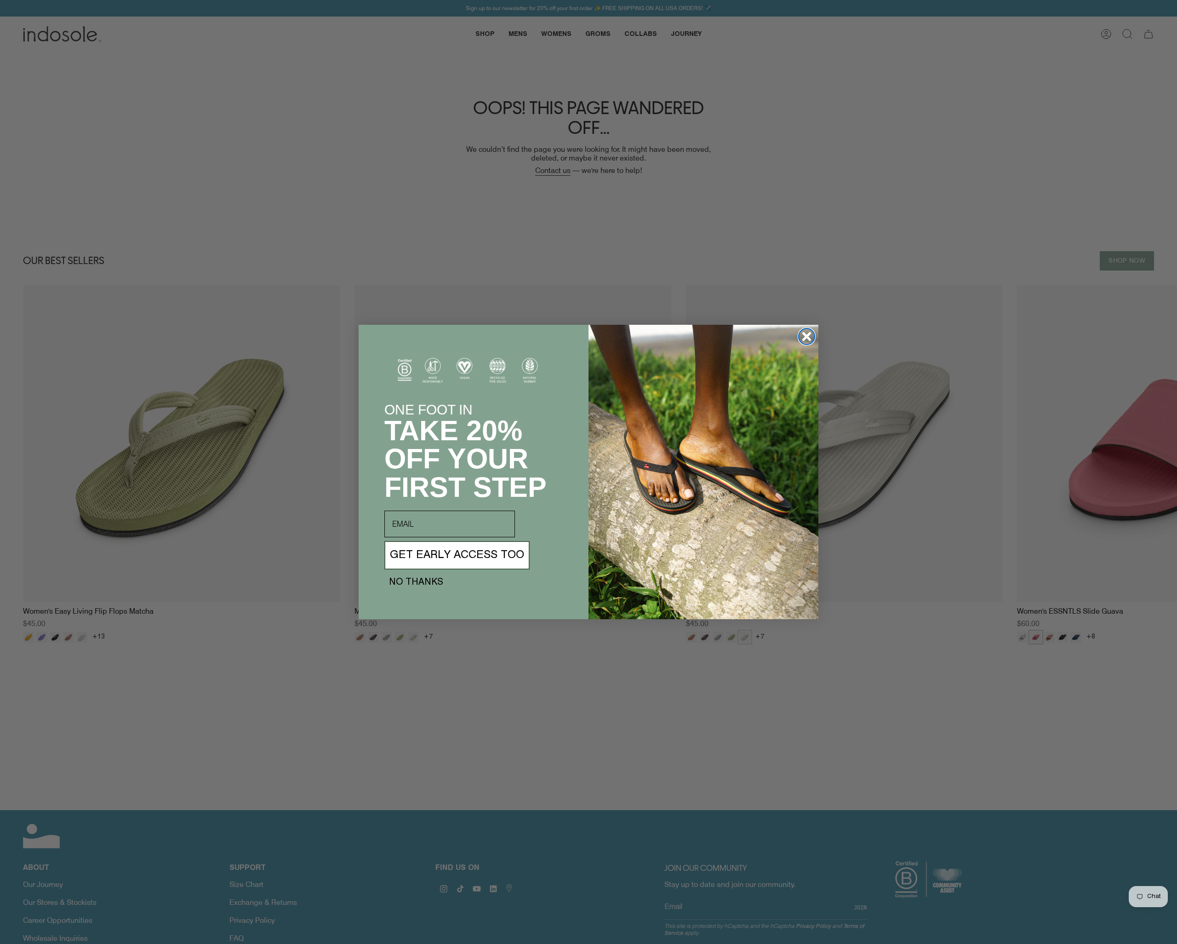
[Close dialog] (807, 336)
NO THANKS (416, 582)
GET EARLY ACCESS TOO (457, 555)
